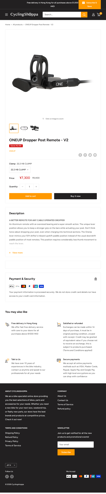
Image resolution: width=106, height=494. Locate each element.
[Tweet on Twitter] (90, 155)
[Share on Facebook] (80, 155)
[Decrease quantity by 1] (22, 186)
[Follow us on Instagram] (12, 476)
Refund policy (64, 408)
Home (7, 25)
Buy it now (76, 196)
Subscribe (66, 452)
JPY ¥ (9, 465)
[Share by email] (95, 155)
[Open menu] (6, 15)
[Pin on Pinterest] (85, 155)
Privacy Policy (11, 441)
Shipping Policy (12, 433)
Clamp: (20, 163)
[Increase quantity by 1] (36, 186)
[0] (98, 14)
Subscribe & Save (91, 4)
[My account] (93, 14)
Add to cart (30, 196)
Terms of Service (65, 404)
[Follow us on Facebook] (7, 476)
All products (18, 25)
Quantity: (13, 186)
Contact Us (63, 400)
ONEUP (12, 151)
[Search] (84, 14)
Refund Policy (11, 437)
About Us (62, 396)
